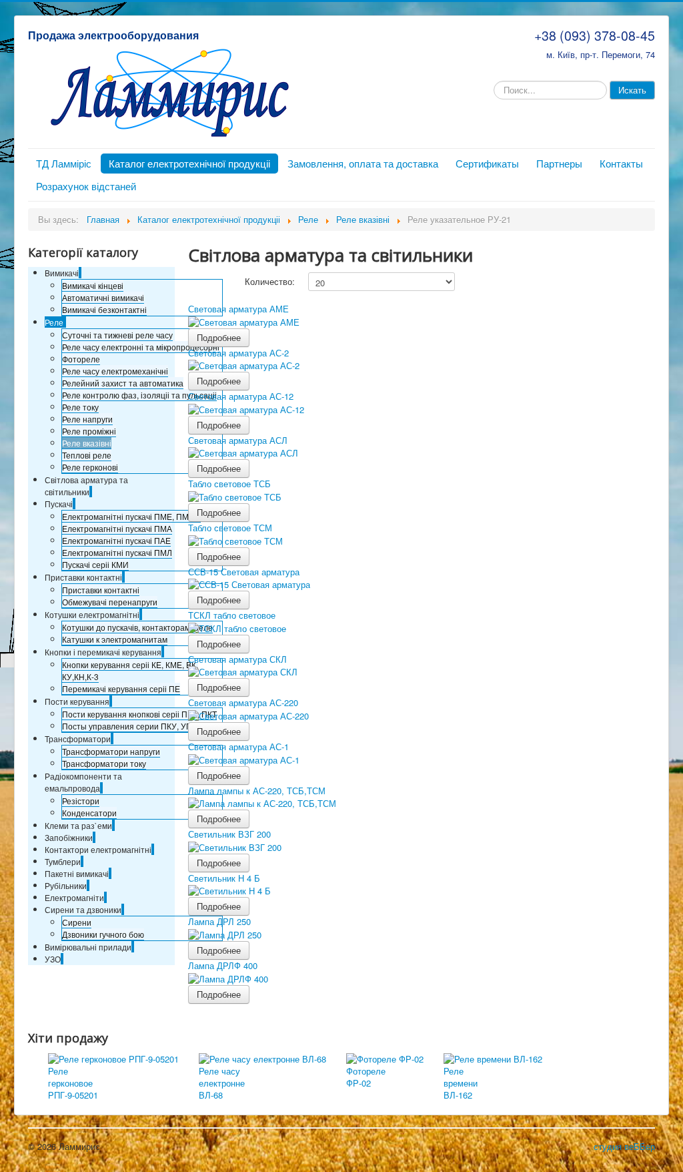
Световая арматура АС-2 (238, 352)
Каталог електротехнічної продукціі (189, 163)
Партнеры (559, 163)
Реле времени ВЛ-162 (461, 1083)
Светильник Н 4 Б (224, 878)
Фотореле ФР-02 (366, 1077)
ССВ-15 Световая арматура (243, 571)
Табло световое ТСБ (229, 483)
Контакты (621, 163)
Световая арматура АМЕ (238, 308)
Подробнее (219, 337)
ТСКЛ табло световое (231, 615)
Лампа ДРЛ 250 (219, 921)
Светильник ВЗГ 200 (229, 834)
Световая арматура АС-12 (240, 396)
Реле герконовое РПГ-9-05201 (73, 1083)
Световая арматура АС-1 (238, 746)
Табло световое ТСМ (230, 527)
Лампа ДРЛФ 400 (222, 965)
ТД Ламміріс (63, 163)
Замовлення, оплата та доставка (362, 163)
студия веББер (624, 1146)
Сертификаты (487, 163)
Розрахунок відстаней (86, 186)
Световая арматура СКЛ (237, 659)
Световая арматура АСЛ (237, 440)
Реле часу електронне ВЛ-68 (222, 1083)
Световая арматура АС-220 (243, 702)
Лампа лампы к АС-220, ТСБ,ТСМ (256, 790)
